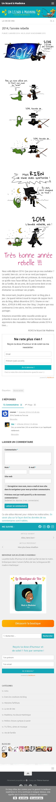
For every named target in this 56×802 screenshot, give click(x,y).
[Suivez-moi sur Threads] (52, 526)
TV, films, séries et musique (15, 727)
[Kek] (4, 751)
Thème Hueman (43, 780)
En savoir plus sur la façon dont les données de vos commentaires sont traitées (27, 517)
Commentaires (14, 405)
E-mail (32, 467)
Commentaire (11, 450)
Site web (8, 476)
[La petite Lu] (15, 751)
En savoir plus (36, 798)
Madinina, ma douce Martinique (17, 715)
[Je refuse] (52, 794)
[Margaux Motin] (32, 751)
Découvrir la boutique (28, 623)
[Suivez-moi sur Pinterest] (48, 526)
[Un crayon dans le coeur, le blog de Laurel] (49, 751)
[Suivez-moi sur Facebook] (40, 526)
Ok (15, 798)
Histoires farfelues (12, 703)
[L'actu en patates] (43, 751)
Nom (7, 467)
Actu (6, 691)
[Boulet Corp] (27, 751)
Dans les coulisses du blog (15, 697)
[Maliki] (21, 751)
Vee (12, 424)
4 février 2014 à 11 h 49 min (27, 424)
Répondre (13, 419)
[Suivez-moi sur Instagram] (44, 526)
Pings (31, 405)
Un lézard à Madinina (13, 3)
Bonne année (18, 390)
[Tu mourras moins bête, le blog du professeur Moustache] (10, 751)
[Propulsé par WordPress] (26, 780)
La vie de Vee (8, 21)
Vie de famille (10, 733)
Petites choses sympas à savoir (17, 721)
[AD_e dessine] (4, 757)
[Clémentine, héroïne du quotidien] (38, 751)
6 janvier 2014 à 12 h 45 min (29, 412)
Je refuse (23, 798)
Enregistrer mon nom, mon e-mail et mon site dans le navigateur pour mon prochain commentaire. (27, 488)
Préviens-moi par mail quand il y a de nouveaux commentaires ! (25, 496)
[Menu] (52, 3)
